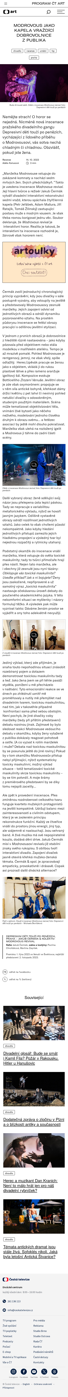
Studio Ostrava (41, 1336)
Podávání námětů (43, 1351)
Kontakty (38, 1362)
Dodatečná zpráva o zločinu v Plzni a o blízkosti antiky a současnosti (33, 1122)
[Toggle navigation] (5, 3)
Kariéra (37, 1346)
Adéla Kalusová (10, 163)
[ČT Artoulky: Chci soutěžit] (34, 262)
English (26, 1384)
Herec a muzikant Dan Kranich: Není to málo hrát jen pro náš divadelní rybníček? (30, 1185)
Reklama (38, 1325)
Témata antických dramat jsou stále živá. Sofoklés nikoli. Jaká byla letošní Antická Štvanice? (30, 1251)
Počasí (6, 1346)
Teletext (7, 1336)
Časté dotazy (40, 1357)
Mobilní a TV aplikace (14, 1357)
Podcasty (8, 1341)
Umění (43, 50)
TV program (9, 1320)
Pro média (39, 1320)
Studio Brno (40, 1331)
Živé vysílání (9, 1325)
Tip (53, 50)
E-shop (7, 1351)
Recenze (30, 50)
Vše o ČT (7, 1362)
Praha (34, 57)
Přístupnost (8, 1387)
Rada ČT (38, 1341)
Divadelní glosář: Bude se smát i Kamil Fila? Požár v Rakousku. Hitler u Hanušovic (31, 1058)
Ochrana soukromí (43, 1384)
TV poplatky (9, 1331)
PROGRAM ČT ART (48, 3)
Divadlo (17, 50)
